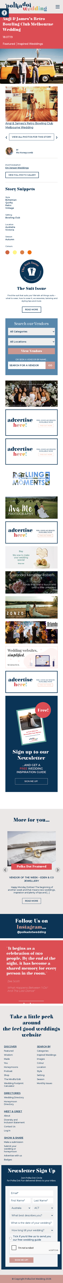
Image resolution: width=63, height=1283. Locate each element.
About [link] (7, 1115)
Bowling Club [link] (12, 217)
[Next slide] (57, 870)
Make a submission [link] (13, 1142)
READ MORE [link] (31, 309)
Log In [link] (7, 1130)
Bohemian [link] (10, 200)
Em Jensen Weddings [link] (17, 168)
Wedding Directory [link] (14, 1097)
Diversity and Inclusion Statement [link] (14, 1121)
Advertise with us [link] (13, 1155)
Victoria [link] (9, 230)
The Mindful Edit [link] (12, 1079)
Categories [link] (42, 1051)
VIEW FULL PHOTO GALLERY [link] (22, 175)
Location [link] (41, 1067)
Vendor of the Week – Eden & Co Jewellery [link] (31, 879)
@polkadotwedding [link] (31, 932)
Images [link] (41, 1059)
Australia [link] (10, 227)
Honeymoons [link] (11, 1067)
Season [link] (40, 1079)
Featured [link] (9, 43)
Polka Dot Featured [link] (31, 866)
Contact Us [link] (9, 1126)
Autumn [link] (9, 239)
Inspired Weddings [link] (30, 43)
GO (50, 365)
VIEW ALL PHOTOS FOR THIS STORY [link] (31, 137)
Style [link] (39, 1071)
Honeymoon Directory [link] (10, 1102)
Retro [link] (8, 205)
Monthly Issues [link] (44, 1083)
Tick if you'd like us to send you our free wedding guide (32, 1238)
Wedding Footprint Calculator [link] (14, 1084)
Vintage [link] (9, 208)
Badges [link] (8, 1159)
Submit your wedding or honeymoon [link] (10, 1149)
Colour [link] (40, 1063)
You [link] (6, 1063)
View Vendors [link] (31, 351)
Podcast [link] (8, 1071)
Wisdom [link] (8, 1055)
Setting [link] (41, 1075)
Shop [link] (6, 1075)
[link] (4, 12)
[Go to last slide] (5, 870)
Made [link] (7, 1059)
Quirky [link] (9, 202)
